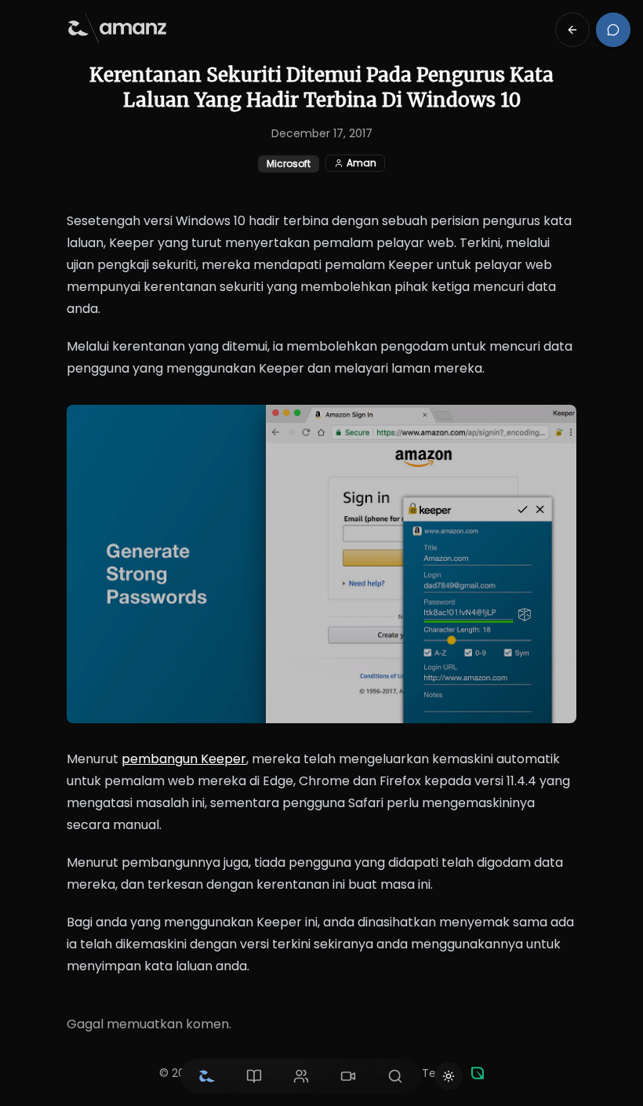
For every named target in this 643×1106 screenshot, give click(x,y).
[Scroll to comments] (613, 30)
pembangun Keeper (184, 759)
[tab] (207, 1076)
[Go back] (572, 30)
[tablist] (301, 1076)
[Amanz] (477, 1073)
